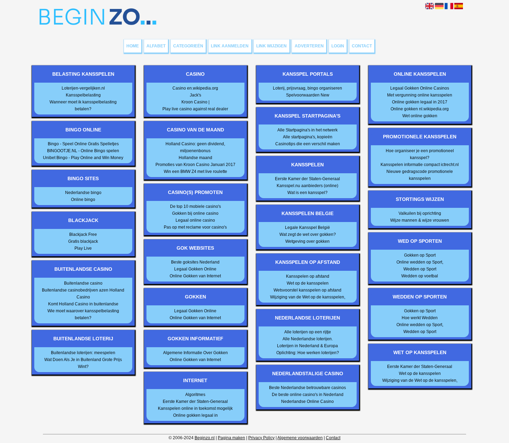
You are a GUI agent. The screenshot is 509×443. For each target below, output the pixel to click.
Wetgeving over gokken (307, 241)
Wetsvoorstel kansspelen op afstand (307, 290)
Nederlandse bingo (83, 192)
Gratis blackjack (83, 241)
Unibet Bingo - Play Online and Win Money (83, 157)
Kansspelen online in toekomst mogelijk (195, 408)
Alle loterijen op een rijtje (307, 332)
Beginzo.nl (205, 437)
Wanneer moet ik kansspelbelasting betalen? (83, 105)
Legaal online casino (195, 220)
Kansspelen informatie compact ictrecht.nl (420, 164)
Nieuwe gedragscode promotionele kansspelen (419, 175)
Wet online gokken (419, 115)
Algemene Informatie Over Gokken (195, 352)
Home (132, 46)
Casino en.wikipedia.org (195, 88)
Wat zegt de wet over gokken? (307, 234)
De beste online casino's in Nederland (307, 394)
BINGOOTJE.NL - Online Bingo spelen (83, 150)
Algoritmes (195, 394)
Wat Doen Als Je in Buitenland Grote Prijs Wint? (83, 363)
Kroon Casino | (195, 102)
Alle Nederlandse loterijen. (308, 338)
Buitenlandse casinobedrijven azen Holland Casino (83, 293)
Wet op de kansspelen (308, 283)
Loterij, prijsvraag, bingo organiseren (307, 88)
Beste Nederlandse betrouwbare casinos (307, 387)
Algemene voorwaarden (300, 437)
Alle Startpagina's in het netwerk (307, 130)
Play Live (83, 248)
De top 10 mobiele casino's (195, 206)
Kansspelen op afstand (307, 276)
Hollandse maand (195, 157)
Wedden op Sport (419, 269)
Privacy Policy (261, 437)
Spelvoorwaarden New (307, 95)
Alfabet (156, 46)
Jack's (195, 95)
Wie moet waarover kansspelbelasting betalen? (83, 314)
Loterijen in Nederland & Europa (307, 345)
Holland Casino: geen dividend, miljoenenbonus (195, 147)
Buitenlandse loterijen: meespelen (83, 352)
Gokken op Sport (420, 255)
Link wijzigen (271, 46)
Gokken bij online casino (195, 213)
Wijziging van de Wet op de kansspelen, (307, 297)
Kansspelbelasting (83, 95)
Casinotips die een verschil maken (307, 143)
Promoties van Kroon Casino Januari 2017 (195, 164)
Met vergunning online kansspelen (419, 95)
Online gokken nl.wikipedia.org (420, 109)
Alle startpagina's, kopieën (307, 137)
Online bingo (83, 199)
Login (337, 46)
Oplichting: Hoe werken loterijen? (307, 352)
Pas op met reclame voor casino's (195, 227)
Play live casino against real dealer (195, 109)
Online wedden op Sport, (419, 262)
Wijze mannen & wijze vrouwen (419, 220)
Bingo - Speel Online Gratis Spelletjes (83, 143)
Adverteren (309, 46)
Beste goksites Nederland (195, 262)
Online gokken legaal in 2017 (419, 102)
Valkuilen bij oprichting (420, 213)
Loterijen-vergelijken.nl (83, 88)
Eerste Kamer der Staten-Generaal (195, 401)
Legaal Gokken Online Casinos (419, 88)
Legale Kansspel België (307, 227)
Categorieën (188, 46)
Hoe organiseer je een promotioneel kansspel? (420, 154)
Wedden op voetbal (419, 276)
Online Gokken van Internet (195, 276)
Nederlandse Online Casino (307, 401)
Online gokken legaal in (195, 415)
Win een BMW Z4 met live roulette (195, 171)
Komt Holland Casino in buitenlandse (83, 304)
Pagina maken (231, 437)
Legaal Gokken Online (195, 269)
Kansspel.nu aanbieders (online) (307, 185)
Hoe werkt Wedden (420, 317)
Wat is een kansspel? (307, 192)
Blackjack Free (83, 234)
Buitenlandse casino (83, 283)
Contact (362, 46)
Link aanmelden (230, 46)
